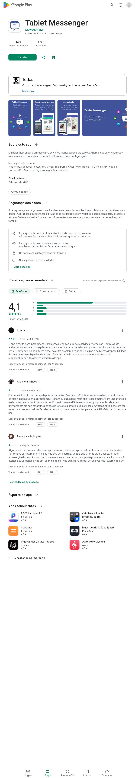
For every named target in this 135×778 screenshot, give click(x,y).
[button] (19, 118)
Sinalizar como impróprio (26, 557)
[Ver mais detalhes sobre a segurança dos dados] (22, 267)
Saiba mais (28, 91)
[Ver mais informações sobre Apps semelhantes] (41, 506)
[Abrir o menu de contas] (129, 5)
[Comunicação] (19, 191)
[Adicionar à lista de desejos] (53, 57)
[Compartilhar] (43, 57)
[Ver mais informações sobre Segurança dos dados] (45, 203)
